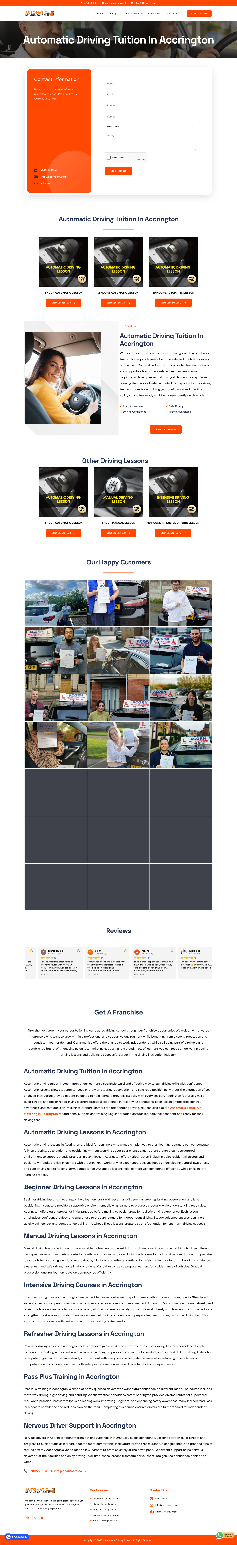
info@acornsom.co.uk (115, 3)
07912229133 (90, 3)
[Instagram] (34, 1518)
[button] (211, 964)
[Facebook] (27, 1518)
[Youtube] (42, 1518)
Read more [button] (34, 975)
